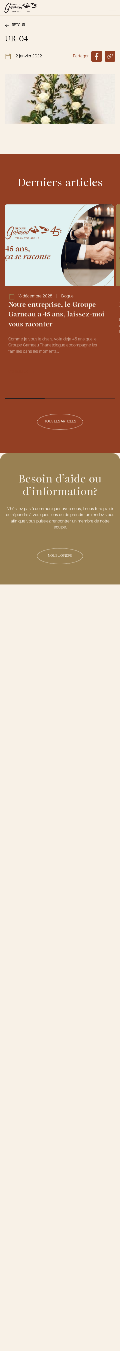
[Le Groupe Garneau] (20, 8)
